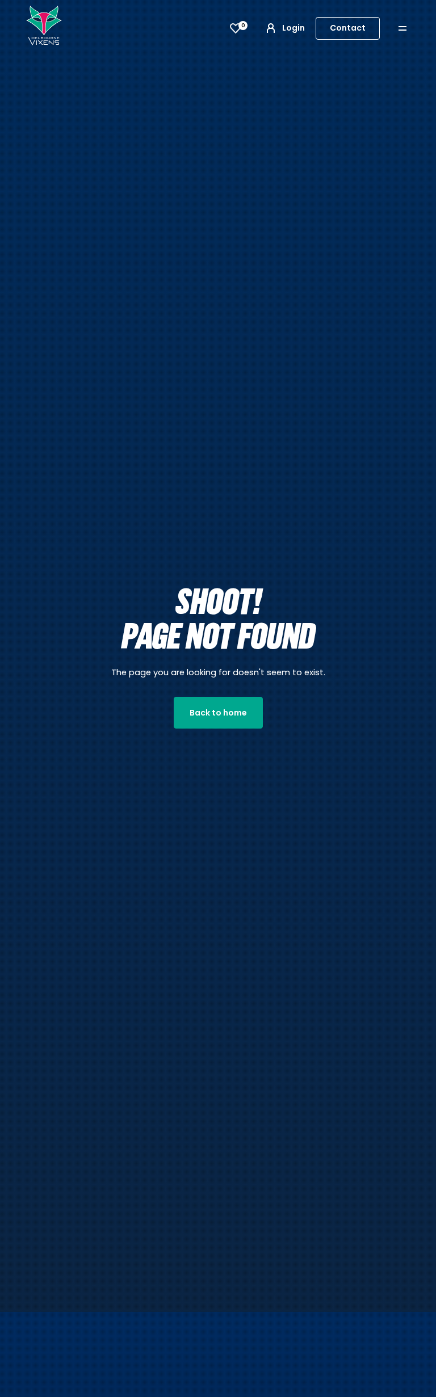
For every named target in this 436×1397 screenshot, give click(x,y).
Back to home (218, 712)
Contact (348, 27)
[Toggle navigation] (410, 28)
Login (293, 27)
